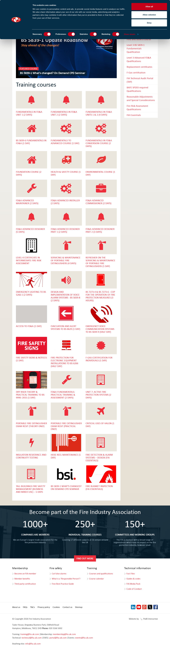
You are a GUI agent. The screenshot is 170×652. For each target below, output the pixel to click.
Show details (129, 34)
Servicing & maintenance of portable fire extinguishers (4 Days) (65, 260)
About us (16, 607)
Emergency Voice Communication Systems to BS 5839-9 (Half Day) (100, 329)
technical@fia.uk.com (32, 637)
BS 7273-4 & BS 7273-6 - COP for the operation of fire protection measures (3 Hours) (100, 296)
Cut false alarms (59, 573)
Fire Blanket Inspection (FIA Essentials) (99, 487)
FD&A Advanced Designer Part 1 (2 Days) (65, 230)
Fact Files (130, 573)
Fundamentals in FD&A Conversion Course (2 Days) (99, 143)
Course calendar (96, 578)
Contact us (67, 607)
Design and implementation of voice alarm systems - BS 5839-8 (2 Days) (65, 296)
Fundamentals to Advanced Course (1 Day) (65, 142)
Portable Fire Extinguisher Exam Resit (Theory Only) (31, 425)
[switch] (71, 34)
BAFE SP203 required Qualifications (137, 89)
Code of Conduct (134, 589)
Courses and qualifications (101, 573)
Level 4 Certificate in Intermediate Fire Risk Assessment (28, 260)
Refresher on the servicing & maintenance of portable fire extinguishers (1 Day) (100, 261)
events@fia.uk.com (84, 637)
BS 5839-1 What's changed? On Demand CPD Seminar (52, 73)
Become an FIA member (25, 573)
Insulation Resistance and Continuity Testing (31, 456)
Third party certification (25, 583)
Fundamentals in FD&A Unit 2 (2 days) (64, 113)
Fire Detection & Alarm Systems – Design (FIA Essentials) (99, 457)
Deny (149, 23)
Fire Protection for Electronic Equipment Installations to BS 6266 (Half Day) (64, 361)
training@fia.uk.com (29, 634)
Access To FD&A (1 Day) (29, 326)
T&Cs (32, 607)
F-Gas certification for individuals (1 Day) (99, 359)
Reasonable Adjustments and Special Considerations (141, 98)
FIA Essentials (134, 115)
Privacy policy (44, 607)
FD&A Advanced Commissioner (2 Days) (98, 202)
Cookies (56, 607)
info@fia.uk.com (33, 643)
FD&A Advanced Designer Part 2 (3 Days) (100, 230)
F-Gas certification (136, 72)
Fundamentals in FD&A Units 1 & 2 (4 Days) (99, 113)
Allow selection (149, 15)
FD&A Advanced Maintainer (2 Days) (27, 202)
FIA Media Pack (133, 583)
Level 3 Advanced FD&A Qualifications (139, 59)
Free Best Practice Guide (63, 583)
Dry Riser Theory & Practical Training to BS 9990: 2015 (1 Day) (30, 394)
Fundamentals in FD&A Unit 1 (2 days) (29, 113)
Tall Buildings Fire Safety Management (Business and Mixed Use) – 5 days (30, 489)
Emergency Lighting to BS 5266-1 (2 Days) (31, 293)
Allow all (149, 6)
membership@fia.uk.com (64, 634)
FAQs (25, 607)
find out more (85, 558)
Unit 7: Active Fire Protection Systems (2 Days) (98, 394)
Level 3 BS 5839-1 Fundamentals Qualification (135, 48)
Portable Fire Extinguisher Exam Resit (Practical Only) (66, 426)
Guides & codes (133, 578)
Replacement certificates (139, 66)
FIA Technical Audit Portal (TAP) (140, 80)
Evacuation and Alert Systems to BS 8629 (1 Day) (65, 327)
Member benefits (22, 578)
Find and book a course (139, 39)
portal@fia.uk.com (58, 637)
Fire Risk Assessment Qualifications (137, 107)
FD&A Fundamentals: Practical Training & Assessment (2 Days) (63, 394)
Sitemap (78, 607)
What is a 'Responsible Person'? (66, 578)
